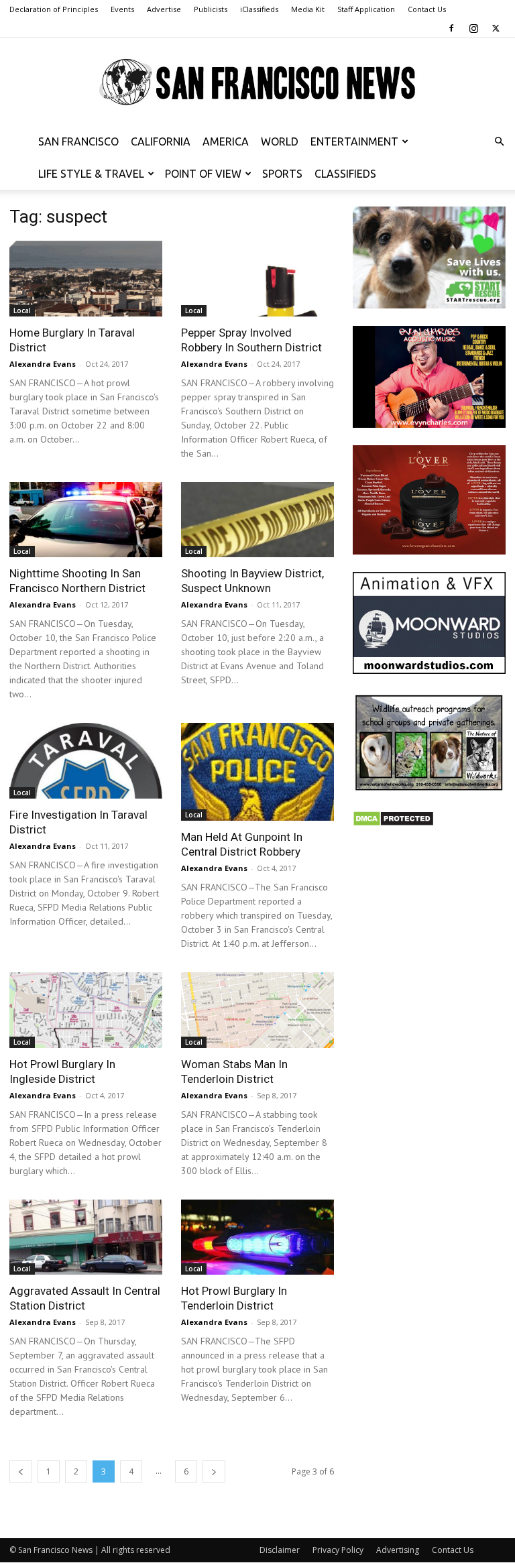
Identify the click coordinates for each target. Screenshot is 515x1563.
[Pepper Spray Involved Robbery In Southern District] (257, 278)
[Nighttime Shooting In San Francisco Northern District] (85, 520)
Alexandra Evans (42, 364)
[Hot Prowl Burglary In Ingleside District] (85, 1010)
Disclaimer (280, 1550)
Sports (282, 174)
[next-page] (214, 1471)
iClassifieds (259, 9)
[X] (495, 28)
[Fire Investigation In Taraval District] (85, 761)
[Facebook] (451, 28)
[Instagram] (473, 28)
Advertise (164, 9)
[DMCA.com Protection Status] (393, 823)
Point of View (203, 174)
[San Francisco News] (257, 82)
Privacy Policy (337, 1550)
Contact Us (427, 9)
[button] (499, 141)
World (279, 141)
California (160, 141)
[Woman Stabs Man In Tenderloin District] (257, 1010)
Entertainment (354, 141)
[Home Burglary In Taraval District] (85, 278)
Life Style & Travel (91, 174)
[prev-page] (20, 1471)
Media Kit (308, 9)
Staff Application (366, 9)
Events (122, 9)
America (226, 141)
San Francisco (78, 141)
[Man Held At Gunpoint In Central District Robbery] (257, 772)
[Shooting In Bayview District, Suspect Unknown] (257, 520)
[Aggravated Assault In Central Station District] (85, 1237)
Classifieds (345, 174)
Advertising (397, 1550)
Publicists (210, 9)
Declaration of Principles (53, 9)
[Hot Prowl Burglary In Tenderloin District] (257, 1237)
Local (22, 310)
